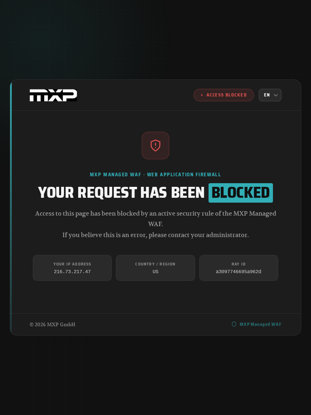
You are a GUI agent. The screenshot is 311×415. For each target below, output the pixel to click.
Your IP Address (72, 264)
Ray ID (239, 264)
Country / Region (155, 264)
